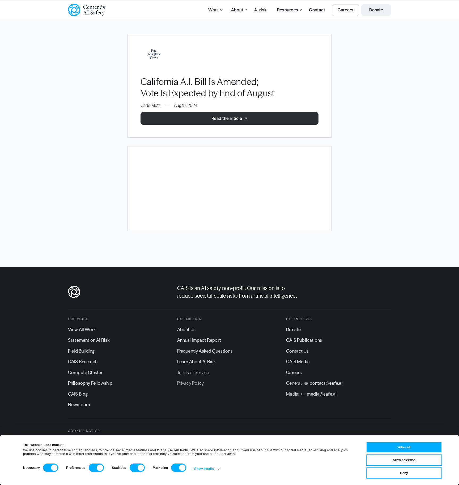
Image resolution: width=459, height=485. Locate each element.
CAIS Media (298, 361)
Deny (404, 473)
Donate (293, 329)
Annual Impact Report (199, 340)
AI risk (260, 9)
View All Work (82, 329)
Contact (317, 9)
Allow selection (404, 460)
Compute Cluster (85, 372)
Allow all (404, 447)
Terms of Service (193, 372)
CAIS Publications (304, 340)
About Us (186, 329)
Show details (204, 469)
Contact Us (297, 351)
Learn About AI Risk (196, 361)
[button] (214, 10)
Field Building (81, 351)
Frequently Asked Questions (205, 351)
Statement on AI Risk (89, 340)
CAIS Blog (78, 394)
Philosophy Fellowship (90, 383)
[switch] (96, 468)
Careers (294, 372)
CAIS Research (82, 361)
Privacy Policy (190, 383)
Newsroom (79, 404)
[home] (87, 10)
